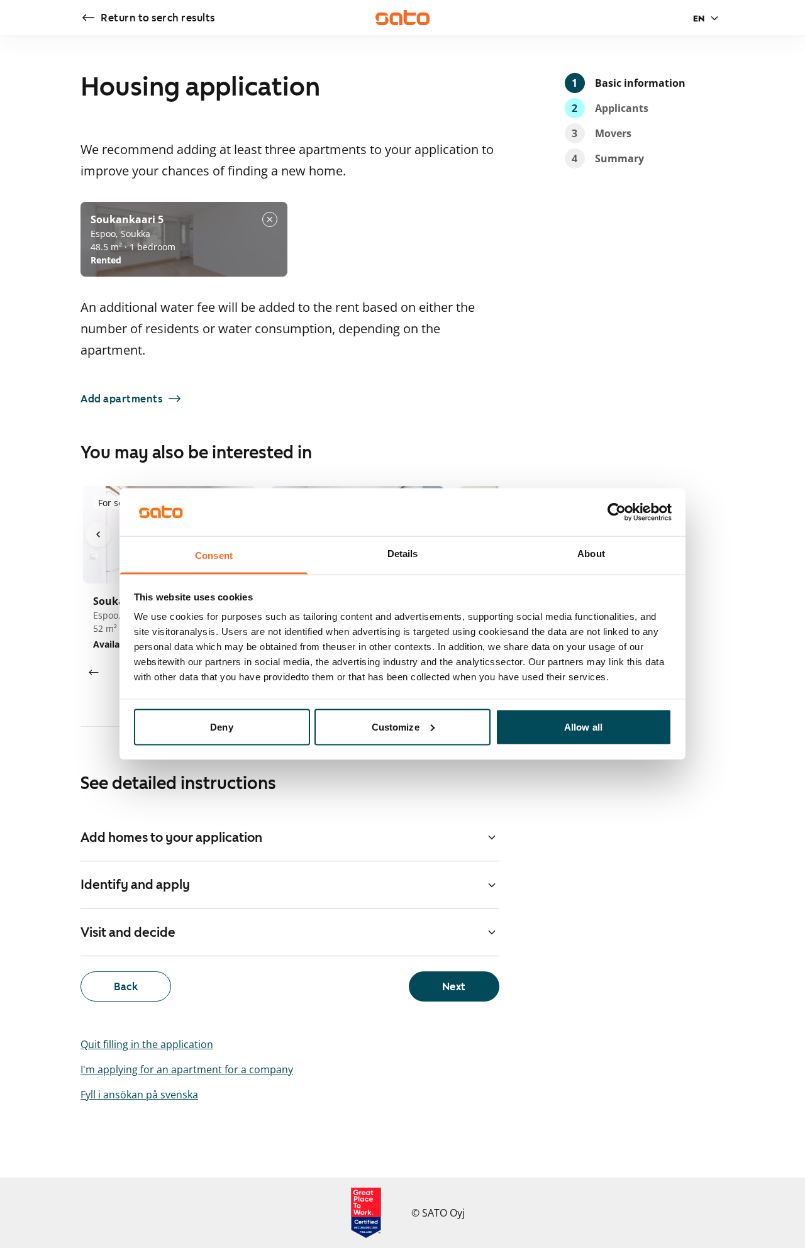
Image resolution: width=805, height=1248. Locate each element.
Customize (395, 726)
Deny (221, 726)
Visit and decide (127, 932)
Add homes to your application (171, 837)
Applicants (610, 108)
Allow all (583, 726)
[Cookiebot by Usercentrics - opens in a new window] (617, 511)
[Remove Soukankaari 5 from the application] (269, 219)
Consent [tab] (214, 555)
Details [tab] (402, 553)
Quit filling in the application (146, 1044)
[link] (147, 17)
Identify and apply (135, 884)
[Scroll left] (93, 672)
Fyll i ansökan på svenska (139, 1095)
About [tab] (591, 553)
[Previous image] (98, 534)
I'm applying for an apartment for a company (186, 1069)
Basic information (629, 83)
